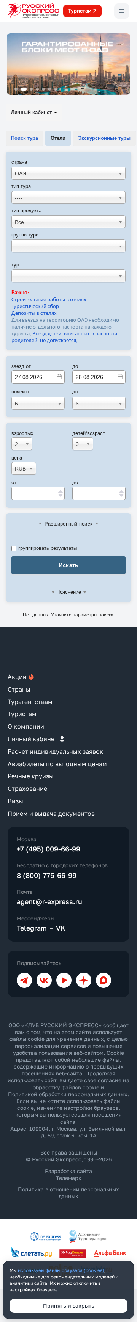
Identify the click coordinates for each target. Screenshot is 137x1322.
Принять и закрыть (68, 1305)
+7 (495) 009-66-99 (48, 849)
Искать (69, 565)
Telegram (32, 928)
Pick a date (59, 376)
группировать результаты (47, 548)
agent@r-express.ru (49, 901)
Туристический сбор (35, 307)
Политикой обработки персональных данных (67, 1094)
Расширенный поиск (68, 524)
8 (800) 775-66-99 (46, 875)
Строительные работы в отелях (48, 300)
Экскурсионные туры (104, 138)
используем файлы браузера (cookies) (61, 1270)
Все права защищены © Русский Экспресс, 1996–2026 (69, 1155)
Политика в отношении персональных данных (68, 1192)
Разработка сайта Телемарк (68, 1174)
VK (60, 928)
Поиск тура (24, 138)
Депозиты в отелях (34, 313)
